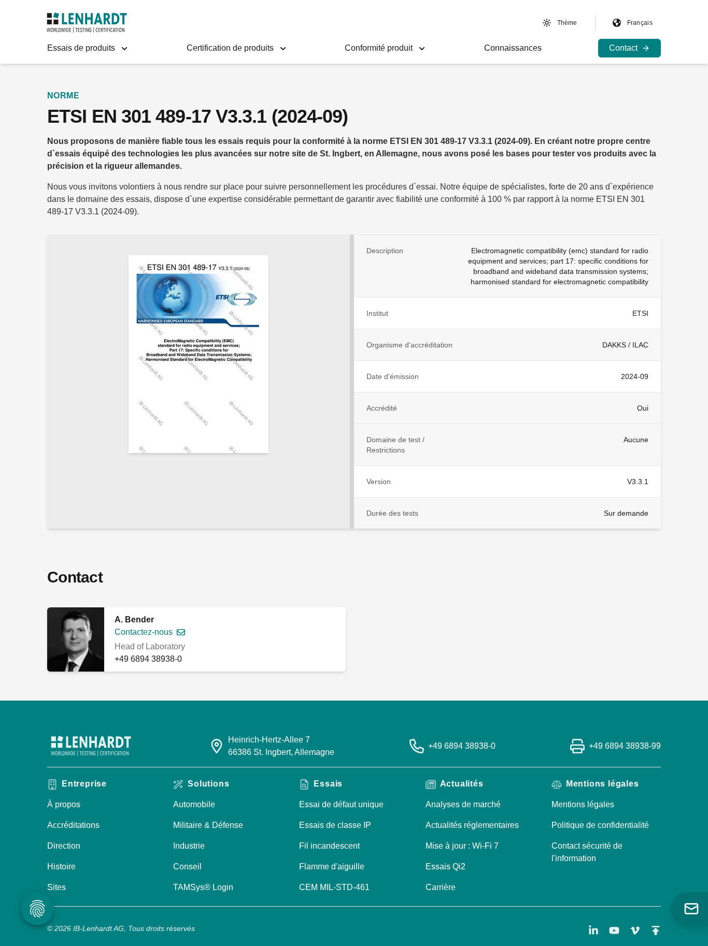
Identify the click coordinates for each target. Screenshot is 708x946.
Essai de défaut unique (341, 804)
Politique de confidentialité (600, 825)
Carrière (441, 887)
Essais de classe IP (335, 825)
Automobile (194, 804)
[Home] (87, 22)
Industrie (189, 845)
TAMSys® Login (203, 887)
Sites (56, 887)
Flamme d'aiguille (331, 866)
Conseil (187, 866)
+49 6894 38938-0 (148, 658)
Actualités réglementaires (472, 825)
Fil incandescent (329, 845)
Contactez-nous (144, 632)
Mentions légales (582, 804)
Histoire (61, 866)
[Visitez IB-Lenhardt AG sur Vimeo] (635, 930)
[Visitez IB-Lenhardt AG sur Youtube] (614, 930)
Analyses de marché (463, 804)
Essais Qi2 (445, 866)
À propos (63, 804)
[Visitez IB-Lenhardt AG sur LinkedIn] (593, 930)
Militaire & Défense (208, 825)
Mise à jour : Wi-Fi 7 (462, 845)
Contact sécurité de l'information (586, 852)
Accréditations (73, 825)
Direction (63, 845)
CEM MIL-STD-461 (334, 887)
